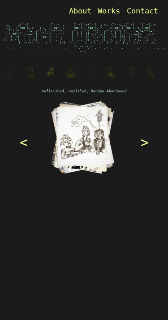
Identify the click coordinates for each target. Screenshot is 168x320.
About (80, 10)
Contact (142, 10)
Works (109, 10)
